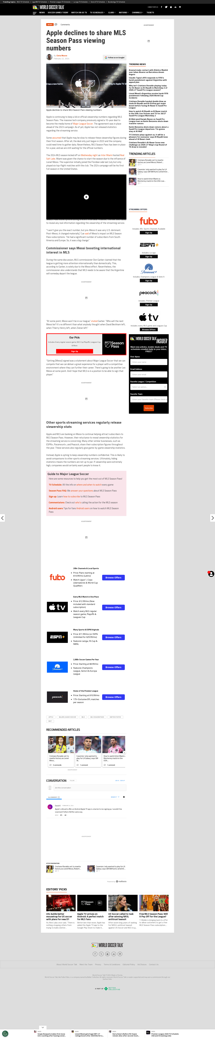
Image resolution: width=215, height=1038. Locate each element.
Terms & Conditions (112, 964)
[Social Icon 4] (120, 954)
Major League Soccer (83, 123)
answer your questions (82, 490)
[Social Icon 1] (101, 954)
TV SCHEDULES (96, 12)
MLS (83, 717)
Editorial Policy (129, 964)
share (117, 815)
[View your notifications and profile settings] (123, 796)
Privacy (98, 964)
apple (51, 717)
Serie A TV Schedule (98, 2)
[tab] (54, 797)
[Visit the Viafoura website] (121, 881)
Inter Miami (106, 155)
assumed (56, 137)
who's (78, 502)
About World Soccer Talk (66, 964)
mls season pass (97, 717)
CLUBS (111, 12)
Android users (83, 508)
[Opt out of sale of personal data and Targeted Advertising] (5, 1034)
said (87, 233)
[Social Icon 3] (114, 954)
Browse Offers (113, 577)
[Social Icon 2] (107, 954)
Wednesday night (89, 155)
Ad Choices (142, 964)
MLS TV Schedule (23, 2)
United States (115, 717)
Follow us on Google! (116, 57)
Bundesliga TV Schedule (116, 2)
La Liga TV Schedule (81, 2)
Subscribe (149, 408)
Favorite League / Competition (143, 381)
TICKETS (150, 12)
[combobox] (148, 387)
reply (56, 815)
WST (50, 721)
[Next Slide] (124, 752)
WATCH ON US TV (79, 12)
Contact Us (154, 964)
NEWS (42, 12)
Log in (117, 780)
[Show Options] (165, 387)
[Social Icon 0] (95, 954)
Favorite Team (136, 393)
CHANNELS (137, 12)
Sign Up (148, 232)
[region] (86, 831)
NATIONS (123, 12)
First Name (135, 356)
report (122, 815)
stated (94, 321)
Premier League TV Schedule (60, 2)
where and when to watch (89, 484)
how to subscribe (71, 496)
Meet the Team (86, 964)
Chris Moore (61, 55)
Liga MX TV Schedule (39, 2)
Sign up (122, 780)
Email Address (136, 369)
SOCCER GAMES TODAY (58, 12)
